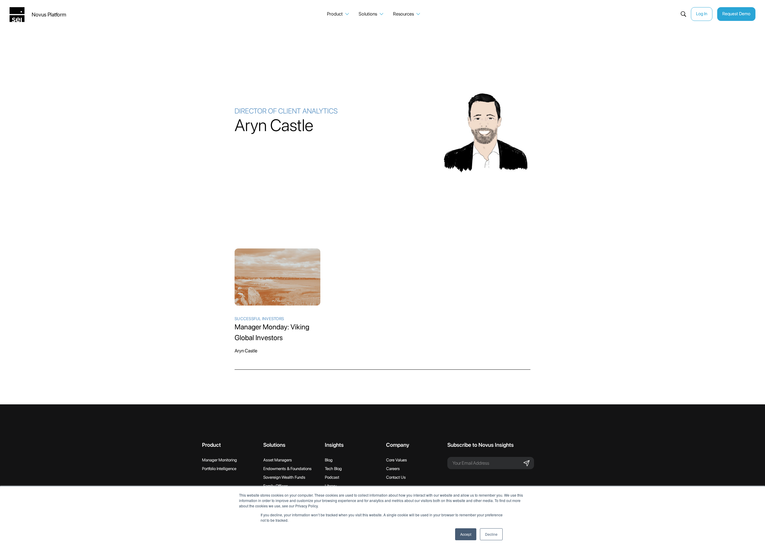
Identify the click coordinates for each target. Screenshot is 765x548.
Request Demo (736, 13)
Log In (701, 13)
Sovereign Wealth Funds (284, 477)
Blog (329, 460)
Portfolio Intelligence (219, 468)
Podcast (332, 477)
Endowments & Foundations (287, 468)
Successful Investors (259, 318)
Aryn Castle (246, 351)
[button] (338, 14)
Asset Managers (277, 460)
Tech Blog (333, 468)
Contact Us (396, 477)
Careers (393, 468)
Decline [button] (491, 534)
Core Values (396, 460)
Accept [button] (465, 534)
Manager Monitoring (219, 460)
